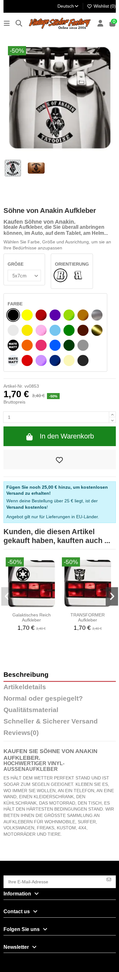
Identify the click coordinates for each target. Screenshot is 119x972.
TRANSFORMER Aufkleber (87, 617)
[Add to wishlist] (59, 459)
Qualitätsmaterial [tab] (30, 710)
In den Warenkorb (67, 436)
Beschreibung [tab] (26, 674)
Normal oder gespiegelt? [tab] (43, 698)
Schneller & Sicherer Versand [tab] (50, 721)
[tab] (59, 734)
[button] (7, 596)
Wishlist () (104, 6)
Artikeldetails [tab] (24, 687)
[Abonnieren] (109, 879)
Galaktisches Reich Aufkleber (31, 617)
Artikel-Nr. (13, 386)
